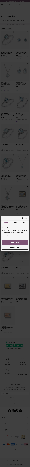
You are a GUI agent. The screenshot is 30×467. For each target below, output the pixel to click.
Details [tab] (15, 222)
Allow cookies (15, 242)
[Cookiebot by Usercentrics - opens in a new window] (21, 218)
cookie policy (9, 235)
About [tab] (24, 222)
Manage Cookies (14, 247)
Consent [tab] (5, 222)
